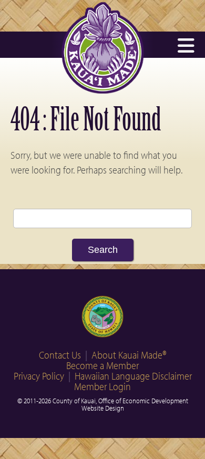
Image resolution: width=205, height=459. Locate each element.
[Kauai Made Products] (102, 90)
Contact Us (60, 354)
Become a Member (102, 365)
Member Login (102, 386)
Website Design (102, 408)
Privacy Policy (39, 375)
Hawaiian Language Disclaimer (133, 375)
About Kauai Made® (129, 354)
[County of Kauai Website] (102, 317)
